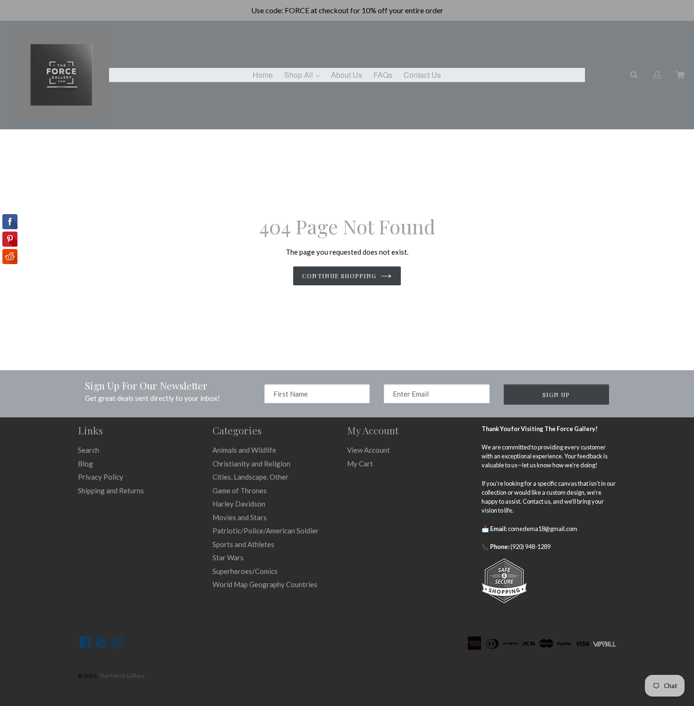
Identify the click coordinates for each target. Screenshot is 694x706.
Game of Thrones (239, 490)
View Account (368, 450)
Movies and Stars (239, 517)
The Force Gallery (121, 675)
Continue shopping (339, 276)
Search (88, 450)
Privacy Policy (100, 477)
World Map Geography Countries (264, 584)
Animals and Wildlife (244, 450)
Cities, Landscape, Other (250, 477)
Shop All (304, 74)
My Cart (360, 463)
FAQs (382, 74)
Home (263, 74)
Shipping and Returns (111, 490)
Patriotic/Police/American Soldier (265, 530)
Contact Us (422, 74)
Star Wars (228, 557)
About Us (346, 74)
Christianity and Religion (251, 463)
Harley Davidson (238, 503)
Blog (85, 463)
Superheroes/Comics (245, 571)
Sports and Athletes (243, 544)
